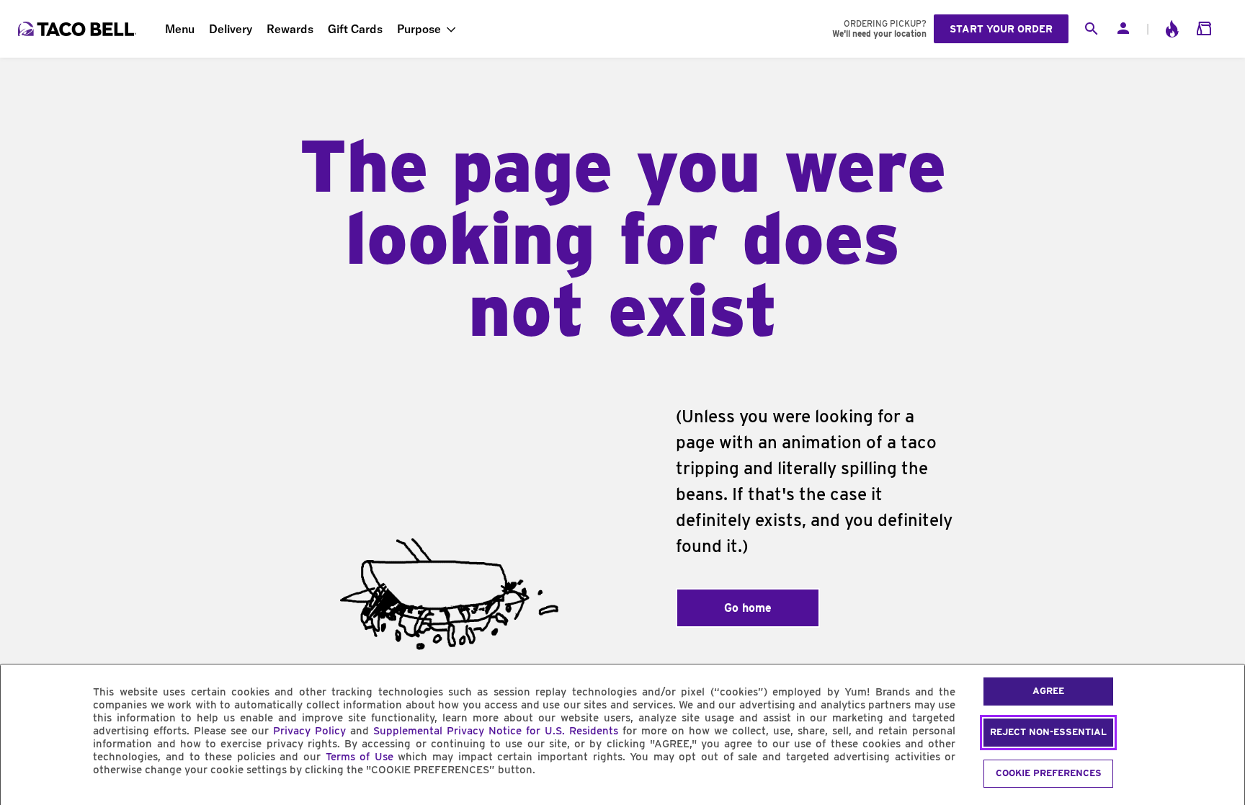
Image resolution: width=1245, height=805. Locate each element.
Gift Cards (355, 29)
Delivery (230, 29)
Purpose (419, 29)
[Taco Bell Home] (78, 29)
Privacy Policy (309, 730)
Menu (180, 29)
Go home (748, 608)
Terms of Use (359, 756)
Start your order (1001, 29)
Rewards (290, 29)
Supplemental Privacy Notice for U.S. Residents (495, 730)
